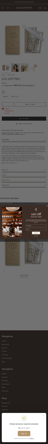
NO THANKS (36, 235)
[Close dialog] (47, 205)
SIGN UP (36, 233)
